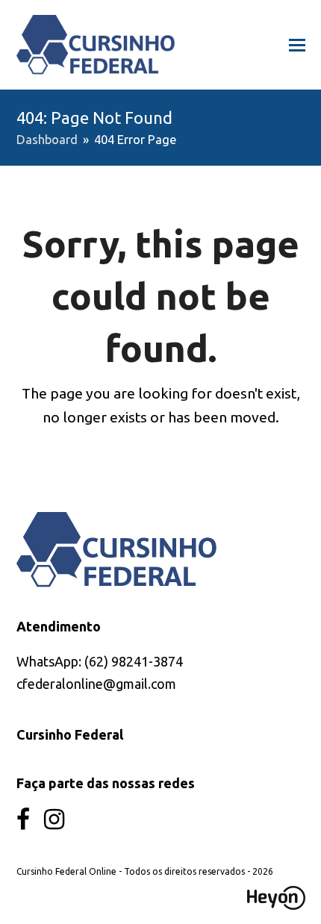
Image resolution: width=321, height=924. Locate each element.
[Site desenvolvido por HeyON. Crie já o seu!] (276, 904)
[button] (297, 45)
